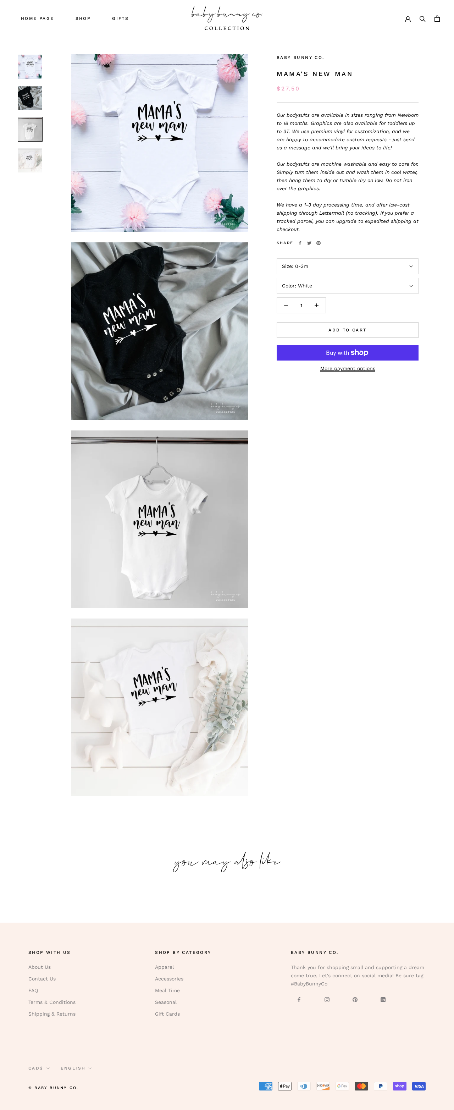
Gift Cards (167, 1014)
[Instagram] (327, 999)
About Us (39, 967)
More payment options (347, 368)
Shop (83, 18)
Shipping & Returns (52, 1014)
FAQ (33, 990)
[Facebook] (300, 243)
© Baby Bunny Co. (53, 1088)
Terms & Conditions (52, 1002)
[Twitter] (309, 243)
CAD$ (36, 1068)
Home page (37, 18)
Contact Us (42, 979)
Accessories (169, 979)
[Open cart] (437, 18)
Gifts (120, 18)
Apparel (164, 967)
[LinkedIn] (383, 999)
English (73, 1068)
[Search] (423, 18)
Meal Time (167, 990)
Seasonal (166, 1002)
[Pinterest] (318, 243)
